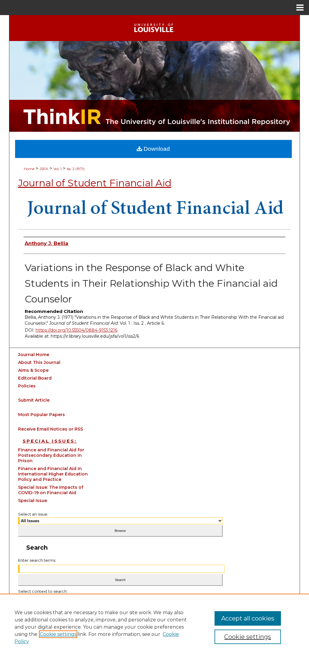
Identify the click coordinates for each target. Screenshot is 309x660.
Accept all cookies (247, 618)
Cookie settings (58, 634)
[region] (154, 627)
